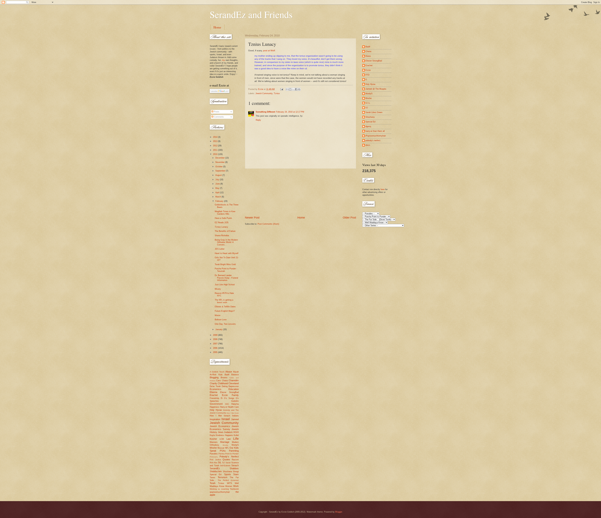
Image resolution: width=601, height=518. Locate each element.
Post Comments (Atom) (268, 224)
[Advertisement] (300, 192)
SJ (223, 462)
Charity (213, 383)
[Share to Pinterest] (299, 89)
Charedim (234, 380)
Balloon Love (220, 319)
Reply (258, 120)
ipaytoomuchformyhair (220, 492)
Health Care (233, 407)
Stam (236, 474)
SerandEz (215, 468)
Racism (235, 459)
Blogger (338, 512)
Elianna (213, 392)
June (217, 184)
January (219, 329)
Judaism (228, 432)
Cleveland (234, 383)
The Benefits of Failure (225, 231)
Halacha (235, 404)
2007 (215, 343)
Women (228, 486)
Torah (212, 483)
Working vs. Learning (219, 489)
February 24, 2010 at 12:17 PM (290, 112)
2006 (215, 348)
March (218, 197)
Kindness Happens (224, 435)
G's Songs (229, 398)
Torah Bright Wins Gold (225, 264)
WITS (229, 483)
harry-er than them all (375, 131)
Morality (225, 445)
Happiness (214, 407)
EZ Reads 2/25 (221, 222)
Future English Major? (225, 311)
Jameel (235, 419)
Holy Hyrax (216, 410)
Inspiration (215, 419)
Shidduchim (216, 471)
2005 (215, 352)
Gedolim (235, 401)
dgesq (368, 126)
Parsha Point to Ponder (228, 454)
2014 (215, 137)
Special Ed (370, 122)
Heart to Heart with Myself (226, 253)
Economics (215, 389)
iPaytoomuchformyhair (375, 136)
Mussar (221, 448)
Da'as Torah (215, 386)
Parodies (214, 454)
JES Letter (219, 249)
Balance (235, 374)
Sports (227, 474)
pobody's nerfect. (373, 140)
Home (217, 27)
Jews (220, 432)
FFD (367, 75)
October (219, 166)
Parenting (234, 450)
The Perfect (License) (228, 480)
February (219, 201)
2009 (215, 335)
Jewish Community (263, 93)
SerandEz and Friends (251, 14)
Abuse (228, 371)
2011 (215, 150)
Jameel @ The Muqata (375, 89)
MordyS (235, 445)
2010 (215, 154)
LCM (222, 439)
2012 (215, 145)
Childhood (223, 383)
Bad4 (227, 374)
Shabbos (234, 468)
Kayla (212, 435)
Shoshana (227, 471)
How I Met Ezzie (233, 413)
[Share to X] (293, 89)
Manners (214, 442)
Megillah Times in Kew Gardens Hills (225, 212)
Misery (218, 289)
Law (228, 439)
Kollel (236, 435)
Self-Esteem (225, 466)
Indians (235, 416)
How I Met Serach (220, 416)
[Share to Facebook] (296, 89)
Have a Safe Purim (223, 218)
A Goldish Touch (217, 372)
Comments (218, 117)
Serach (235, 465)
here (383, 189)
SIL (219, 462)
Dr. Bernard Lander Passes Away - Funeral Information (226, 277)
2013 (215, 141)
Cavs (218, 380)
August (218, 175)
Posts (216, 112)
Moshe (213, 447)
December (220, 158)
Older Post (349, 217)
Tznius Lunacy (221, 227)
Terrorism (222, 477)
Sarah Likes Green (373, 112)
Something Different (265, 112)
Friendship (214, 398)
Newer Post (252, 217)
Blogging (214, 377)
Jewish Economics (220, 426)
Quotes (226, 459)
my (223, 60)
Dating (225, 386)
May (217, 188)
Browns (224, 377)
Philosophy (214, 457)
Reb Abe (213, 463)
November (220, 162)
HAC (227, 404)
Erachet (214, 395)
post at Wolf (269, 50)
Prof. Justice (215, 460)
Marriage (224, 442)
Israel (225, 419)
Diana (368, 56)
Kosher (213, 439)
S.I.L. (367, 103)
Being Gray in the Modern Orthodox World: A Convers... (226, 242)
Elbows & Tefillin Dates (225, 306)
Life (236, 438)
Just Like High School (225, 284)
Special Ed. (216, 474)
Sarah (228, 463)
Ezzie (225, 395)
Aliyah (236, 372)
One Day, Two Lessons (225, 324)
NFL (227, 448)
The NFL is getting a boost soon (224, 301)
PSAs (223, 450)
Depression (234, 386)
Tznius (277, 93)
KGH (236, 432)
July (217, 179)
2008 (215, 339)
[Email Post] (281, 89)
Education (234, 389)
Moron (217, 315)
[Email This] (287, 89)
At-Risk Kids (216, 374)
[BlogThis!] (290, 89)
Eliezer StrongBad (229, 392)
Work (236, 486)
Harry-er (223, 407)
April (217, 192)
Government (216, 403)
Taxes (212, 477)
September (220, 171)
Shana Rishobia (222, 235)
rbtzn (367, 145)
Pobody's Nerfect (229, 456)
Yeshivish (234, 489)
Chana (225, 380)
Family (235, 395)
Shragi (236, 471)
